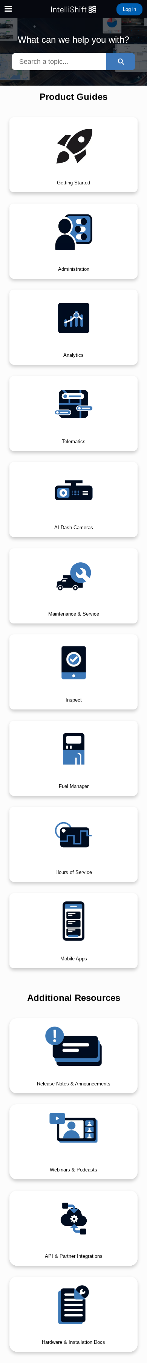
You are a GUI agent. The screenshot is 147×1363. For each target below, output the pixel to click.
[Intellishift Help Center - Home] (73, 9)
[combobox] (59, 61)
